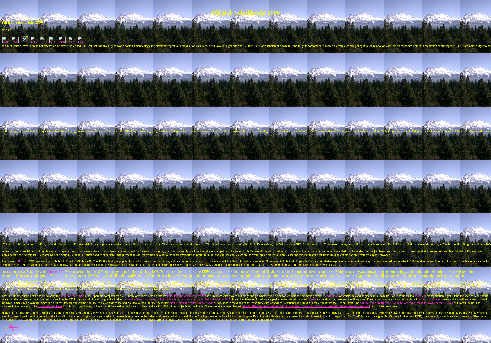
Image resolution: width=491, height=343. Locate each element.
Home (13, 329)
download (420, 296)
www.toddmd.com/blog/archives (186, 296)
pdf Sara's (333, 296)
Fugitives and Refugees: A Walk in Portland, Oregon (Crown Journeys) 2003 (406, 302)
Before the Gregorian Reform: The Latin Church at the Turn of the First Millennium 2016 (176, 299)
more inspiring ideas (50, 306)
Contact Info (55, 272)
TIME (20, 261)
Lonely (312, 299)
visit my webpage (429, 299)
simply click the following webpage (191, 302)
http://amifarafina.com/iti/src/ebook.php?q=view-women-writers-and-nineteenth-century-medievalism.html (306, 306)
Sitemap (14, 326)
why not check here (72, 296)
